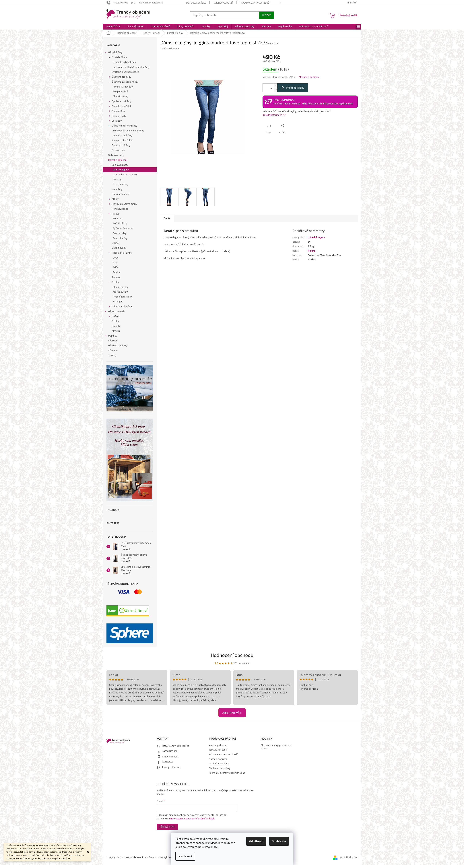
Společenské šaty (122, 101)
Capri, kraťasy (120, 184)
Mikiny (115, 199)
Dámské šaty (115, 52)
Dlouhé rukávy (120, 96)
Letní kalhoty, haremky (125, 174)
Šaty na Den (118, 111)
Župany (116, 277)
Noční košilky (120, 223)
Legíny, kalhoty (120, 165)
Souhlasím (279, 841)
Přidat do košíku (295, 87)
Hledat (266, 15)
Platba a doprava (218, 759)
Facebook (167, 762)
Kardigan (118, 302)
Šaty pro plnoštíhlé (122, 140)
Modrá (311, 251)
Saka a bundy (119, 248)
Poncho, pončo (120, 209)
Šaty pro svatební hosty (125, 82)
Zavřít (293, 125)
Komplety (117, 189)
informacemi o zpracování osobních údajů (191, 819)
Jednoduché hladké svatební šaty (131, 67)
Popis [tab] (167, 218)
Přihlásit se (167, 826)
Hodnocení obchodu (232, 655)
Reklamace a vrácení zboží (255, 3)
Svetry (115, 282)
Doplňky (112, 336)
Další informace (208, 847)
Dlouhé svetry (120, 287)
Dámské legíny (121, 170)
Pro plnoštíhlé (120, 92)
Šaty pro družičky (121, 77)
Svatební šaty (119, 57)
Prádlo (115, 214)
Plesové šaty (119, 116)
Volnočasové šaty (122, 135)
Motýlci (116, 331)
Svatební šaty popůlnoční (125, 72)
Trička (116, 267)
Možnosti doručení (309, 77)
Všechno (113, 350)
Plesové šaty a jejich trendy (276, 745)
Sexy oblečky (120, 238)
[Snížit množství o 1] (275, 90)
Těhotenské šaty (121, 145)
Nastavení (185, 856)
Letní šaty (117, 121)
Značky (112, 355)
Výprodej (113, 341)
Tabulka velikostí (223, 3)
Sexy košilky (119, 233)
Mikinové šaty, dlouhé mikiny (128, 131)
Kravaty (116, 326)
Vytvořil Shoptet (349, 857)
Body (116, 258)
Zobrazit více (232, 712)
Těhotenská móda (122, 306)
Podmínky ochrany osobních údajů (227, 773)
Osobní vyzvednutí (219, 763)
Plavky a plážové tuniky (124, 204)
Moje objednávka (196, 3)
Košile (115, 316)
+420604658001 (170, 751)
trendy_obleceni (171, 767)
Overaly (117, 179)
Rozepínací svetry (123, 297)
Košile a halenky (120, 194)
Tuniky (116, 272)
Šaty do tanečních (121, 106)
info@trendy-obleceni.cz (175, 746)
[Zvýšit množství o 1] (275, 85)
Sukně (115, 243)
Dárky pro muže (116, 311)
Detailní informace (272, 115)
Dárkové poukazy (117, 345)
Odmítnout (256, 841)
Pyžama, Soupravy (123, 228)
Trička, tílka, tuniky (122, 253)
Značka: (169, 48)
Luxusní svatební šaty (124, 62)
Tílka (115, 263)
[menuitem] (113, 27)
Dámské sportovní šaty (124, 126)
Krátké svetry (120, 292)
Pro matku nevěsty (123, 87)
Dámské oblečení (117, 160)
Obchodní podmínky (219, 768)
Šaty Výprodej (116, 155)
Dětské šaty (118, 150)
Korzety (117, 218)
